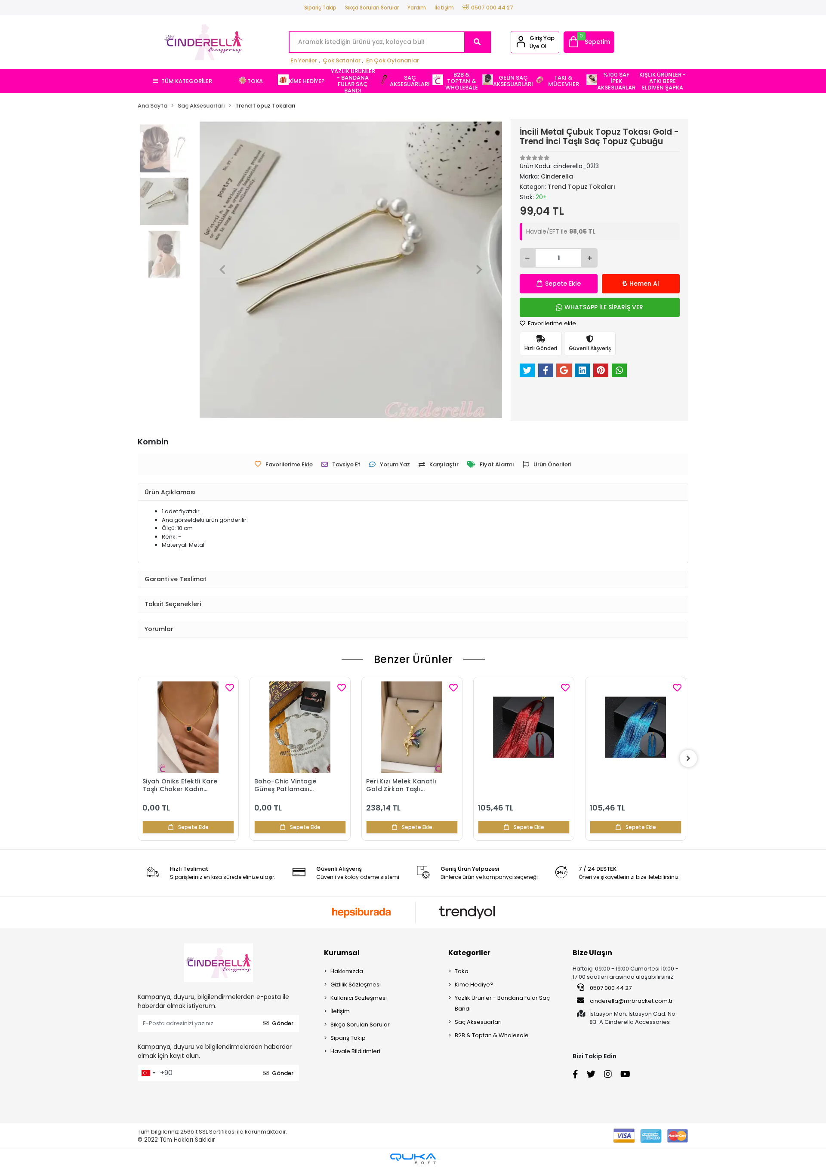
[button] (589, 42)
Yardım (416, 7)
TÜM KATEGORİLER (186, 81)
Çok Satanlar (342, 60)
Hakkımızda (346, 971)
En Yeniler (303, 60)
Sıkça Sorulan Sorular (372, 7)
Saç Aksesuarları (478, 1022)
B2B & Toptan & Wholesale (492, 1035)
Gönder (282, 1023)
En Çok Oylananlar (392, 60)
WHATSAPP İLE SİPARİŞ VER (603, 307)
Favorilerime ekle (551, 323)
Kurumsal (342, 953)
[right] (688, 758)
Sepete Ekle (563, 283)
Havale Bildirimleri (355, 1051)
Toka (461, 971)
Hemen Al (644, 283)
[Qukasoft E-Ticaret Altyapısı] (413, 1158)
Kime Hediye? (474, 984)
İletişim (444, 7)
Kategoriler (469, 953)
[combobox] (148, 1073)
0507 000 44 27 (610, 988)
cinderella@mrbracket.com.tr (631, 1001)
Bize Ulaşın (592, 953)
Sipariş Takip (320, 7)
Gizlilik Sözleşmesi (355, 984)
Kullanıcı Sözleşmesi (358, 998)
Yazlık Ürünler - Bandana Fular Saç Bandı (502, 1003)
